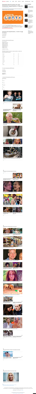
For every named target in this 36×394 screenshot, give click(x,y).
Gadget (16, 1)
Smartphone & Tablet (27, 1)
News (10, 1)
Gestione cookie (34, 393)
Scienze (32, 1)
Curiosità (23, 1)
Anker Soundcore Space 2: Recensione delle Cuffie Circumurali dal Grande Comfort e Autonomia (30, 27)
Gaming (13, 1)
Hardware (7, 1)
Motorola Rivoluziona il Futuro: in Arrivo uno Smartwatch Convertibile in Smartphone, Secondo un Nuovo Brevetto (30, 16)
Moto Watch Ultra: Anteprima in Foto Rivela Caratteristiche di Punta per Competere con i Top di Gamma (30, 32)
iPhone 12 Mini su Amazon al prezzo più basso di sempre (8, 385)
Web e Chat (19, 1)
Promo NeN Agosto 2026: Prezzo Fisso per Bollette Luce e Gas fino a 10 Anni (30, 7)
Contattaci (22, 390)
